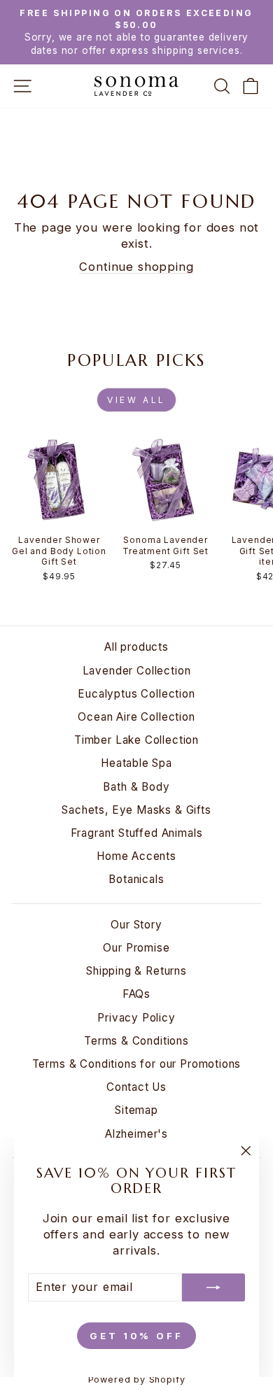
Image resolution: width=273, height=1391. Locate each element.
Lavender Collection (137, 670)
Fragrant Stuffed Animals (137, 833)
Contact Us (136, 1087)
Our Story (136, 924)
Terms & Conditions (136, 1040)
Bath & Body (136, 786)
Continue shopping (136, 267)
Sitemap (136, 1110)
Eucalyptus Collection (136, 693)
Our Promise (136, 947)
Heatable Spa (136, 763)
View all (136, 400)
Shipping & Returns (136, 970)
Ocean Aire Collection (136, 716)
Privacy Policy (136, 1017)
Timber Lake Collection (136, 740)
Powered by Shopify (137, 1379)
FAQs (136, 994)
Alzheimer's (136, 1134)
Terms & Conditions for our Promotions (136, 1064)
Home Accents (136, 856)
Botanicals (136, 879)
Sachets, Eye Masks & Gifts (136, 810)
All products (136, 647)
